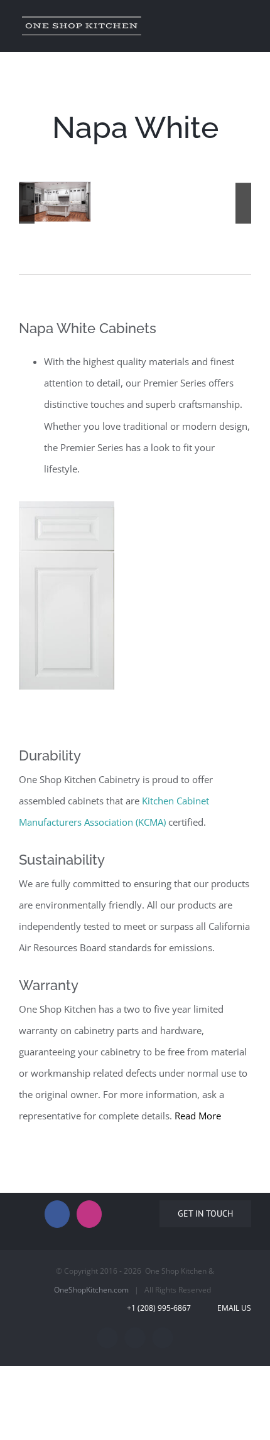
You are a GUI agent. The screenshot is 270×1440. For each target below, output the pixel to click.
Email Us (232, 1308)
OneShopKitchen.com (91, 1289)
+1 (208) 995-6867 (167, 1308)
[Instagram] (89, 1214)
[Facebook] (57, 1214)
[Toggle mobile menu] (246, 21)
